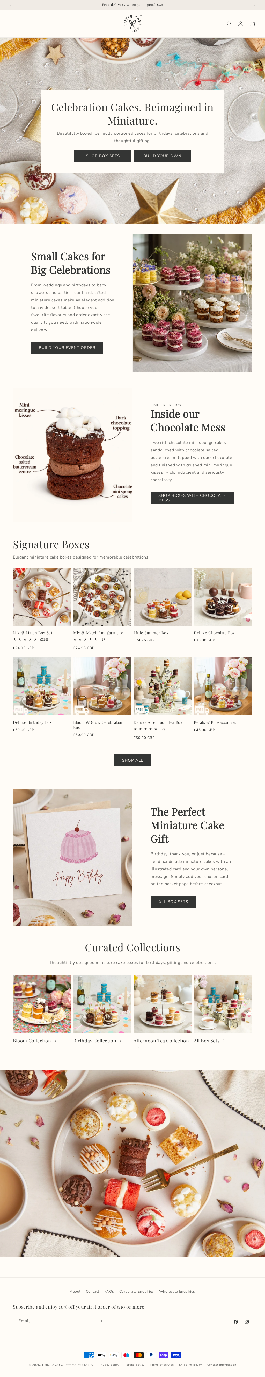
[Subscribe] (100, 1321)
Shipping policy (190, 1365)
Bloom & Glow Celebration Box (98, 725)
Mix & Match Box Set (32, 632)
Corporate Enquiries (136, 1291)
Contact (92, 1291)
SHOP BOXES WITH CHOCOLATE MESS (192, 498)
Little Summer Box (151, 632)
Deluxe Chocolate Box (214, 632)
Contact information (221, 1365)
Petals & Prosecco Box (215, 722)
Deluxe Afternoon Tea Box (158, 722)
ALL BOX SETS (173, 901)
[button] (11, 24)
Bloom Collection (32, 1041)
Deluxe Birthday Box (32, 722)
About (75, 1291)
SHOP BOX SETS (103, 156)
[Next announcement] (255, 5)
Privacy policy (109, 1365)
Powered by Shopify (79, 1365)
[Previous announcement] (10, 5)
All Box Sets (206, 1041)
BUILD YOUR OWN (162, 156)
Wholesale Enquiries (177, 1291)
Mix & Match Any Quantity (98, 632)
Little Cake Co (52, 1365)
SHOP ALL (132, 760)
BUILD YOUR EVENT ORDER (67, 347)
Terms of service (162, 1365)
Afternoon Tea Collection (161, 1041)
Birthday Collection (94, 1041)
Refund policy (134, 1365)
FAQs (109, 1291)
